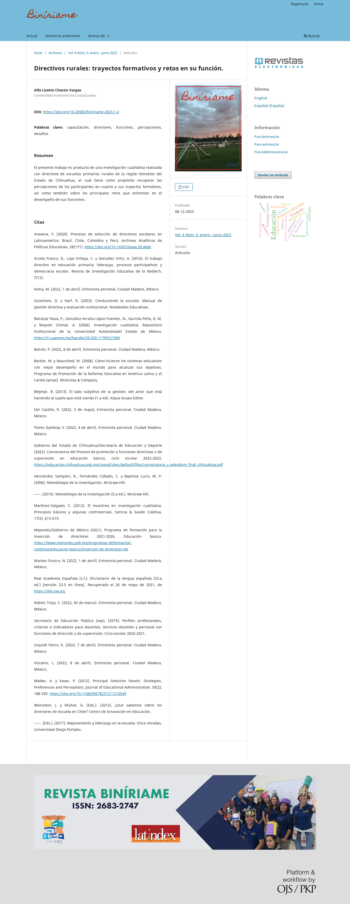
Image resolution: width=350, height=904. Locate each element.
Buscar (313, 35)
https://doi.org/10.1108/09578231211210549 (88, 693)
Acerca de (97, 35)
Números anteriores (62, 35)
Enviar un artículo (273, 175)
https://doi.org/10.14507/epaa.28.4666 (118, 246)
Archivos (55, 52)
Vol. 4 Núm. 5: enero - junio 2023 (92, 52)
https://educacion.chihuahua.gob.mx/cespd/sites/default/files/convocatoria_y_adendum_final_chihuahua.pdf (128, 464)
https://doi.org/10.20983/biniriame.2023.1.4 (81, 111)
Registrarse (299, 4)
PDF (185, 187)
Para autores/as (266, 144)
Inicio (38, 52)
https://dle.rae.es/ (50, 591)
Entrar (319, 4)
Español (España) (269, 105)
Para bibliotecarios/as (270, 152)
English (260, 98)
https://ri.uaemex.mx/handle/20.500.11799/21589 (77, 337)
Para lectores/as (266, 136)
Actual (31, 35)
